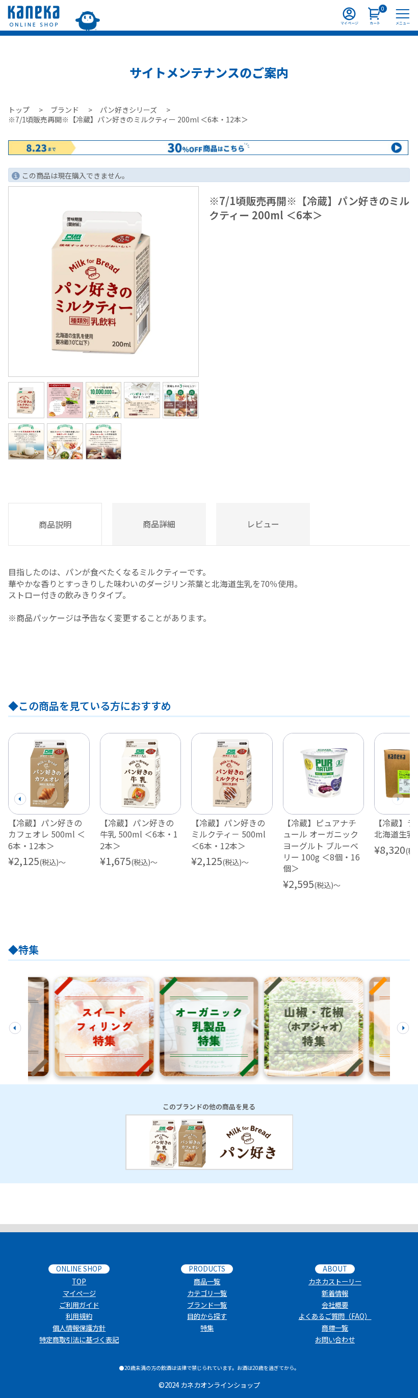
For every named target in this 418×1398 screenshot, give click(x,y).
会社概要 (335, 1305)
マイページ (79, 1293)
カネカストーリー (334, 1281)
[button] (20, 797)
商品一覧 (207, 1281)
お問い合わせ (335, 1339)
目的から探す (207, 1316)
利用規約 (79, 1316)
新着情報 (335, 1293)
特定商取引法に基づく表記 (79, 1339)
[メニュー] (402, 15)
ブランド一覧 (207, 1305)
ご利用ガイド (79, 1305)
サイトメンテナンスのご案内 (209, 72)
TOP (79, 1281)
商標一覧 (335, 1328)
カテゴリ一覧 (207, 1293)
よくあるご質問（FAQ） (334, 1316)
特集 (207, 1328)
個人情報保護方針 (79, 1328)
